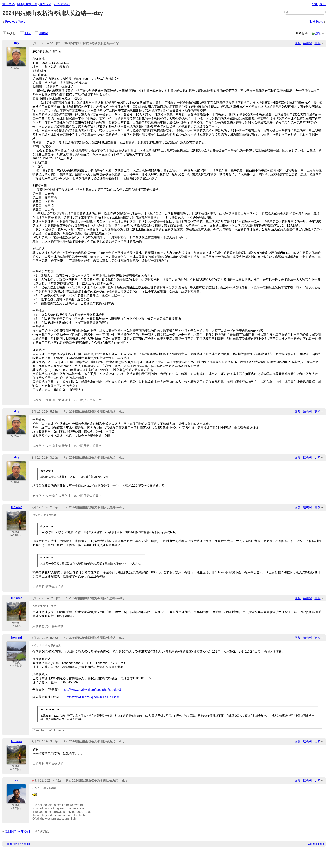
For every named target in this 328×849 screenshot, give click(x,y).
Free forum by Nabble (17, 843)
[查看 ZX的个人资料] (16, 801)
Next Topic (316, 21)
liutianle (16, 507)
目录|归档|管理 (27, 4)
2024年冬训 (62, 4)
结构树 (43, 33)
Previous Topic (15, 21)
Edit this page (316, 843)
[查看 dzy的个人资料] (16, 64)
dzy (16, 43)
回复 (298, 43)
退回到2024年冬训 (17, 831)
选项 (318, 33)
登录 (315, 4)
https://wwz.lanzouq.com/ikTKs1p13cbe (93, 697)
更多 (317, 43)
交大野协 (8, 4)
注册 (322, 4)
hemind (16, 637)
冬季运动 (45, 4)
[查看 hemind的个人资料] (16, 658)
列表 (28, 33)
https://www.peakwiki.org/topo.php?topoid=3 (91, 689)
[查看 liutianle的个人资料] (16, 528)
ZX (17, 780)
